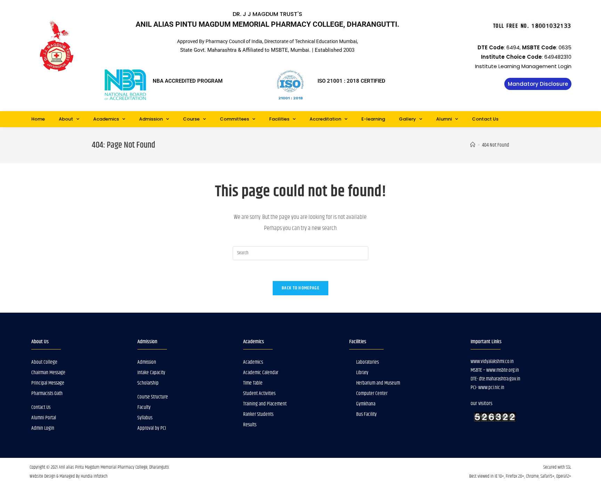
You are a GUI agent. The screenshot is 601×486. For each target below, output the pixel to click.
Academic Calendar (260, 373)
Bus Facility (366, 414)
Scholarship (148, 383)
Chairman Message (48, 373)
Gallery (407, 119)
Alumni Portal (43, 418)
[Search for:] (300, 253)
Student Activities (259, 393)
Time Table (253, 383)
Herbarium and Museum (378, 383)
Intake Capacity (151, 373)
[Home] (472, 145)
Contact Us (485, 119)
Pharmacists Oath (47, 393)
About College (44, 362)
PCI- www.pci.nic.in (487, 388)
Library (362, 373)
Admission (151, 119)
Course (191, 119)
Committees (234, 119)
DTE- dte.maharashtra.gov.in (495, 379)
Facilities (279, 119)
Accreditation (325, 119)
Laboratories (367, 362)
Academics (106, 119)
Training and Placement (265, 404)
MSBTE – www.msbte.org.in (495, 370)
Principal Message (47, 383)
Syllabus (144, 418)
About (66, 119)
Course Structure (152, 397)
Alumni (444, 119)
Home (38, 119)
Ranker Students (258, 414)
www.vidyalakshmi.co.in (492, 361)
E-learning (373, 119)
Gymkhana (365, 404)
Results (249, 425)
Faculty (144, 407)
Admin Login (42, 428)
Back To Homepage (300, 288)
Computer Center (371, 393)
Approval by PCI (151, 428)
